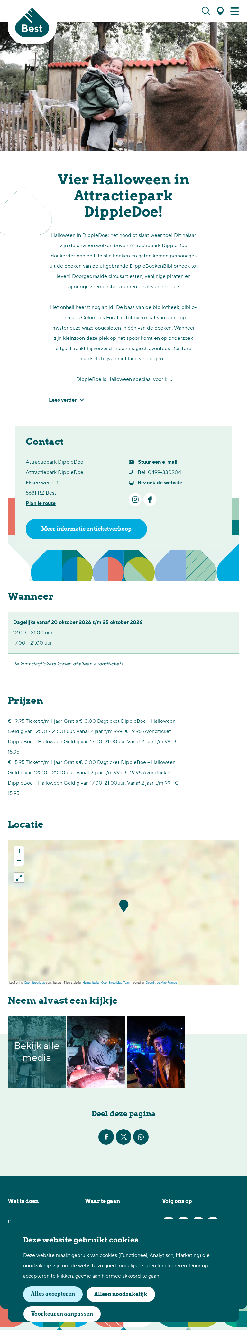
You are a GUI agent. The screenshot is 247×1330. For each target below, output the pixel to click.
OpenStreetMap (34, 983)
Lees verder (63, 400)
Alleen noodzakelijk (120, 1294)
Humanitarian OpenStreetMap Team (107, 983)
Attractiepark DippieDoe (54, 462)
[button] (123, 906)
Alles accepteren (53, 1294)
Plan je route (41, 503)
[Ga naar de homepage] (32, 22)
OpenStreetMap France (161, 983)
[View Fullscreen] (19, 877)
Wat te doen (23, 1201)
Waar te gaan (102, 1201)
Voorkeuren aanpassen (62, 1314)
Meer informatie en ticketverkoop (86, 529)
